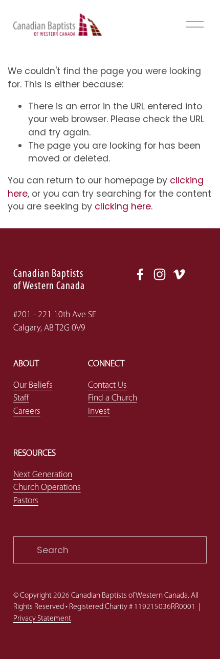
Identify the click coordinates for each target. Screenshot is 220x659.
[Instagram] (159, 274)
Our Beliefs (33, 385)
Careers (26, 411)
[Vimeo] (179, 274)
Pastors (25, 501)
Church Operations (47, 487)
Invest (98, 411)
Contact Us (107, 385)
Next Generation (42, 474)
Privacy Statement (42, 619)
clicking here (123, 206)
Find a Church (112, 398)
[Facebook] (140, 274)
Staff (21, 398)
